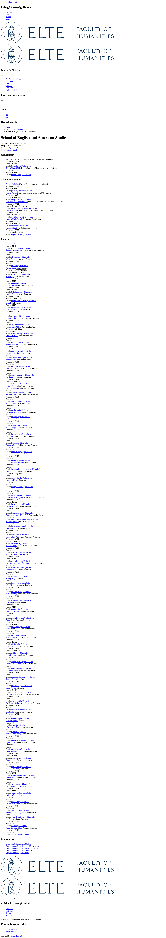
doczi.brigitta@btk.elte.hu (21, 351)
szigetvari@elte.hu (18, 732)
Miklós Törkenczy (13, 769)
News (8, 83)
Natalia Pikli (11, 638)
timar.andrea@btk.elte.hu (21, 767)
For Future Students (13, 79)
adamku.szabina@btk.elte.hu (22, 248)
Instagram (9, 14)
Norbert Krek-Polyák (14, 219)
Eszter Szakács (12, 721)
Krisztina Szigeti (12, 228)
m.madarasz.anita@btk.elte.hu (22, 568)
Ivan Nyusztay (11, 594)
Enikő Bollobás (12, 285)
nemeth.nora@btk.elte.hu (21, 758)
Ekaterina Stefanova (14, 412)
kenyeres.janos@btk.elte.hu (21, 504)
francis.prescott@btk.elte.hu (22, 662)
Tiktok (8, 17)
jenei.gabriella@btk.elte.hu (21, 478)
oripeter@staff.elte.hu (19, 609)
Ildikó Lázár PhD (13, 537)
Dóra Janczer (11, 454)
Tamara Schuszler (13, 679)
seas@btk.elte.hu (13, 150)
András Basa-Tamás (14, 268)
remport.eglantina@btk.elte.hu (23, 677)
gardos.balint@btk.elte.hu (21, 410)
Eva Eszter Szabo (13, 703)
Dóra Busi (10, 303)
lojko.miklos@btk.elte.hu (21, 552)
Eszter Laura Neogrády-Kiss (17, 202)
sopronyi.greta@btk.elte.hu (21, 692)
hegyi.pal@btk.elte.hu (19, 443)
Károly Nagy (11, 578)
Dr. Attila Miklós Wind (15, 804)
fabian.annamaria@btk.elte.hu (22, 375)
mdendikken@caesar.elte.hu (22, 333)
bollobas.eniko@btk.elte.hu (21, 292)
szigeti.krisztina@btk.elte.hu (22, 234)
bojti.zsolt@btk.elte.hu (20, 283)
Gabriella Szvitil (12, 210)
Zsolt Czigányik (12, 318)
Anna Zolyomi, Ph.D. (14, 828)
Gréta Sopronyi (12, 688)
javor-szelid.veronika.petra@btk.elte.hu (26, 469)
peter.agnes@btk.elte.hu (20, 627)
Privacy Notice (11, 930)
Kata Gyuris (11, 419)
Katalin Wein (11, 795)
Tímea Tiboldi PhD (13, 168)
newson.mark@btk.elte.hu (21, 592)
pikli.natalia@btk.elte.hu (20, 644)
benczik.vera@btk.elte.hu (21, 166)
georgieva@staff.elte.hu (20, 417)
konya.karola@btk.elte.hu (21, 199)
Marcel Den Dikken (14, 327)
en (7, 117)
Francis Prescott (12, 655)
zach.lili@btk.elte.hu (19, 826)
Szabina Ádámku (12, 244)
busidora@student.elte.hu (21, 307)
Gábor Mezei (11, 570)
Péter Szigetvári (12, 727)
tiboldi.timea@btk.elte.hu (21, 175)
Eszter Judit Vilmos (13, 786)
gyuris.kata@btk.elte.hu (20, 425)
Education (10, 81)
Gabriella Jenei (12, 471)
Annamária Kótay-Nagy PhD (17, 515)
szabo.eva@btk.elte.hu (20, 718)
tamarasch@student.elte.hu (21, 686)
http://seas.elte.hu (15, 148)
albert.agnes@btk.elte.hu (20, 257)
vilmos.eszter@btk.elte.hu (21, 793)
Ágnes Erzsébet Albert (15, 250)
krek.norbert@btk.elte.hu (21, 226)
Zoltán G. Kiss (12, 395)
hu (7, 115)
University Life (11, 90)
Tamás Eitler (11, 360)
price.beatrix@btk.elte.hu (21, 668)
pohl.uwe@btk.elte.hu (19, 653)
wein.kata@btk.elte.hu (20, 802)
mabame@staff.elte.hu (19, 266)
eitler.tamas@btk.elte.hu (20, 366)
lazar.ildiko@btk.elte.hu (20, 543)
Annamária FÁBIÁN (14, 368)
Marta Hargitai (11, 428)
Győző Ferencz (12, 386)
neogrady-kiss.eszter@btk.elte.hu (24, 208)
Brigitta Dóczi (11, 344)
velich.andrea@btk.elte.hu (21, 784)
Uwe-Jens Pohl (12, 646)
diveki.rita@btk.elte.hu (20, 342)
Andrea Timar (11, 760)
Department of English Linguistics (19, 850)
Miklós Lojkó (11, 546)
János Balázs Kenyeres (15, 498)
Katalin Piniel (11, 294)
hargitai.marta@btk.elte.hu (21, 434)
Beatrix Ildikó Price (13, 664)
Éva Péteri (10, 629)
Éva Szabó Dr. (11, 712)
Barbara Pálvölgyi (13, 184)
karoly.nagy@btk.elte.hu (20, 583)
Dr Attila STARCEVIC (15, 694)
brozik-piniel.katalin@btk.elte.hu (23, 301)
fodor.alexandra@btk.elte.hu (22, 393)
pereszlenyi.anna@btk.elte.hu (22, 618)
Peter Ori (9, 603)
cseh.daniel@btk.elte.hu (20, 316)
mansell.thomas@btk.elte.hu (22, 561)
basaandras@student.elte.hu (22, 274)
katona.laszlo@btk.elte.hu (21, 495)
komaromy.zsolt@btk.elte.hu (22, 513)
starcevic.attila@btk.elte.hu (21, 701)
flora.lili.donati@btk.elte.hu (21, 358)
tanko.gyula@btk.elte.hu (20, 749)
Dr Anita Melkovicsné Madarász (18, 563)
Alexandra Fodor (12, 388)
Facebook (9, 12)
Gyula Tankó (11, 743)
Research (9, 88)
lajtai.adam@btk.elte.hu (20, 535)
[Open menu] (2, 75)
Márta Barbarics (12, 259)
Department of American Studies (18, 844)
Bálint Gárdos (11, 403)
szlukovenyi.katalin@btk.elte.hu (23, 740)
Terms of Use (11, 932)
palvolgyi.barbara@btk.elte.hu (23, 191)
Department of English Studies (17, 853)
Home (8, 127)
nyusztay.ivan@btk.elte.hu (21, 600)
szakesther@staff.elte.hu (20, 725)
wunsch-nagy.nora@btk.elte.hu (23, 817)
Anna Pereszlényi (13, 611)
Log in (8, 104)
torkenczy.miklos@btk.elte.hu (22, 775)
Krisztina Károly (12, 480)
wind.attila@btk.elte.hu (20, 810)
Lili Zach (9, 819)
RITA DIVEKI (12, 336)
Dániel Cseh (11, 309)
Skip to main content (9, 2)
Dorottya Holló (12, 445)
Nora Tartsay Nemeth (14, 751)
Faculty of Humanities (14, 129)
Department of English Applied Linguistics (22, 846)
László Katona (11, 489)
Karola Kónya (11, 193)
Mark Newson (11, 585)
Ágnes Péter (11, 620)
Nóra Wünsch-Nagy (14, 812)
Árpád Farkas (11, 377)
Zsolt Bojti (10, 277)
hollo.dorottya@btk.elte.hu (21, 452)
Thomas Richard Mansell (16, 554)
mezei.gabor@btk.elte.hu (21, 576)
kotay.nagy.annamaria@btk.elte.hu (24, 519)
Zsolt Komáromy (12, 506)
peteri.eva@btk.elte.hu (20, 635)
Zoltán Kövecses (12, 522)
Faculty (9, 86)
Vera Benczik (11, 159)
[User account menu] (2, 100)
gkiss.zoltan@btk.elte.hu (20, 401)
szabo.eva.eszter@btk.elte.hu (22, 710)
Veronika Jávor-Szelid (14, 463)
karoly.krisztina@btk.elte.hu (22, 487)
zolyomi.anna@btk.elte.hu (21, 834)
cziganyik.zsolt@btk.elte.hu (22, 325)
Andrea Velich (11, 778)
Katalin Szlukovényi (14, 734)
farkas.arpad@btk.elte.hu (21, 384)
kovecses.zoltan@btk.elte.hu (22, 526)
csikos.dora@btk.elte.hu (20, 460)
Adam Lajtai (11, 528)
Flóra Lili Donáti (12, 353)
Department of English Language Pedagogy (22, 848)
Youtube (9, 19)
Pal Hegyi (10, 436)
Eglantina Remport (13, 670)
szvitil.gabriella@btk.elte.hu (22, 217)
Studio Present (16, 936)
